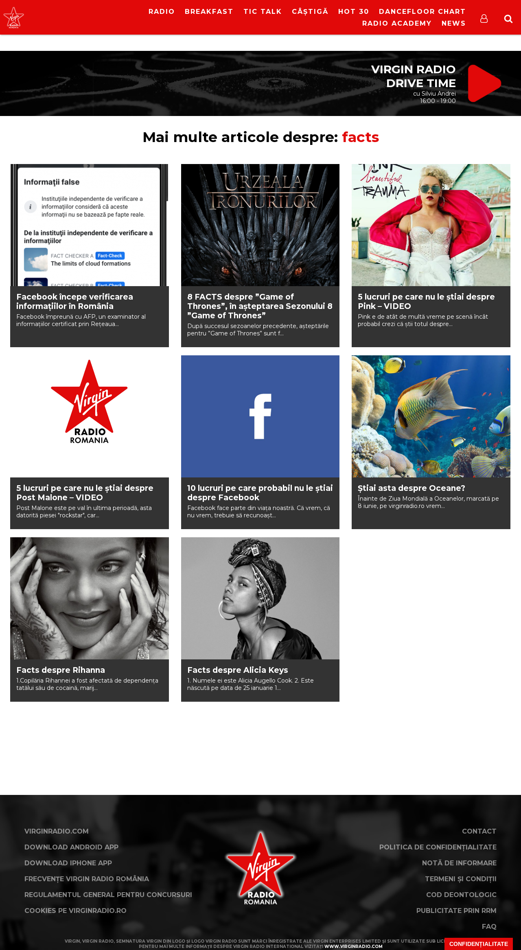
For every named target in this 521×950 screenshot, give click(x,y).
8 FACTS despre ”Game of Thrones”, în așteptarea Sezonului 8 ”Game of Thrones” (260, 306)
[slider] (90, 18)
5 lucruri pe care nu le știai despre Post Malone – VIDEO (84, 493)
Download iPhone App (68, 863)
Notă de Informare (459, 863)
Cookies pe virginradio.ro (75, 911)
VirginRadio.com (56, 831)
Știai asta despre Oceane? (411, 488)
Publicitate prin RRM (456, 911)
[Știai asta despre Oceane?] (431, 416)
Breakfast (209, 11)
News (454, 23)
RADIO (162, 11)
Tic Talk (262, 11)
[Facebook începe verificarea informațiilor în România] (89, 225)
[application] (82, 12)
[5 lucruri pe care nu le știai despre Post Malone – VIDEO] (89, 416)
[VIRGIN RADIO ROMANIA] (13, 17)
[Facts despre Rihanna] (89, 598)
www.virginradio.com (353, 946)
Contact (479, 831)
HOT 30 (353, 11)
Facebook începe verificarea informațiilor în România (74, 301)
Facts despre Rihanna (60, 670)
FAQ (489, 926)
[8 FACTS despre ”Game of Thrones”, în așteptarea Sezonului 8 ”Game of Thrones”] (260, 225)
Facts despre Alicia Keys (237, 670)
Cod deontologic (461, 895)
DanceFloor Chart (422, 11)
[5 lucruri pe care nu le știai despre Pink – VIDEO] (431, 225)
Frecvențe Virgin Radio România (86, 879)
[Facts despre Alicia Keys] (260, 598)
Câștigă (310, 11)
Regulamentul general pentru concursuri (108, 895)
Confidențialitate (478, 944)
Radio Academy (397, 23)
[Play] (75, 17)
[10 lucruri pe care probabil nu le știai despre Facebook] (260, 416)
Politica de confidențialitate (438, 847)
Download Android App (71, 847)
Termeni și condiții (461, 879)
